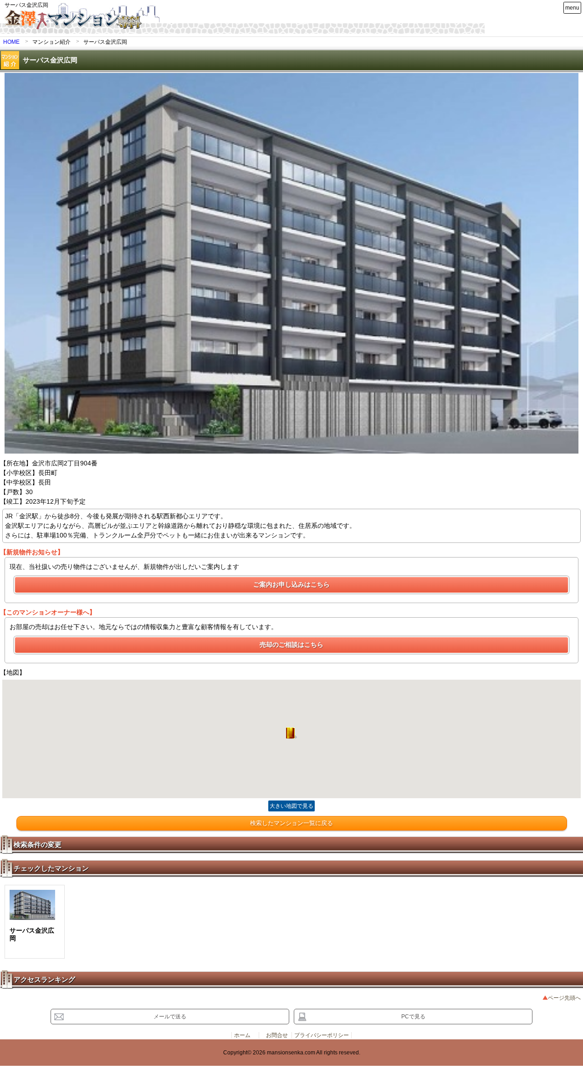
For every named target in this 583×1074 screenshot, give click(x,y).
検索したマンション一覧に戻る (291, 823)
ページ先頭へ (564, 998)
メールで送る (169, 1016)
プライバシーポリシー (321, 1035)
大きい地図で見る (291, 806)
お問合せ (277, 1035)
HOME (11, 42)
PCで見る (413, 1016)
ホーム (242, 1035)
